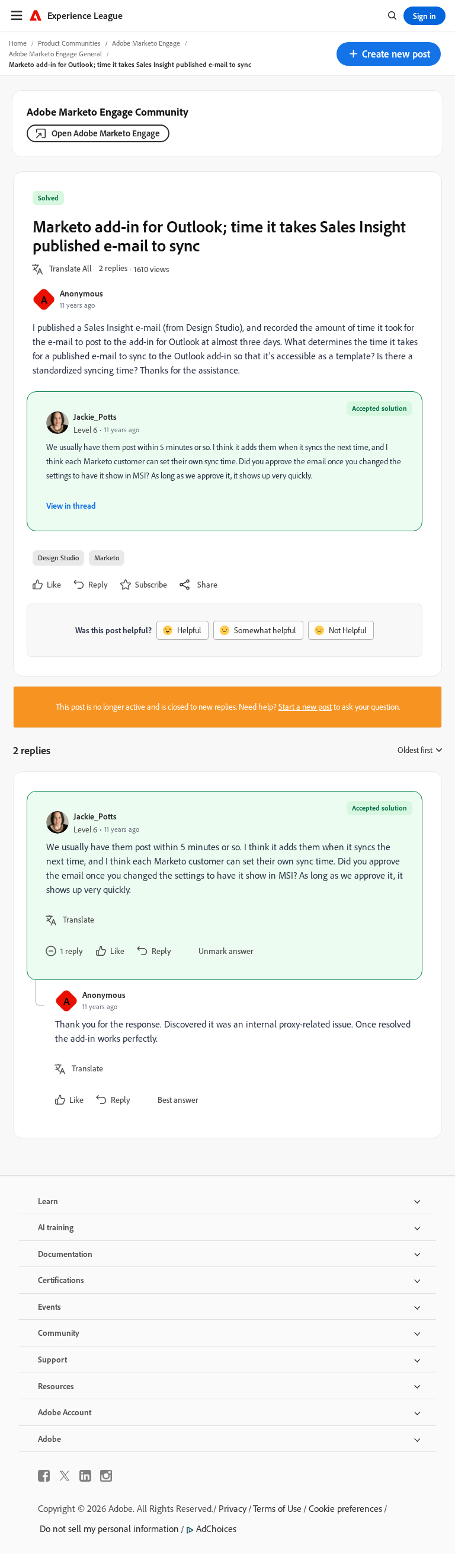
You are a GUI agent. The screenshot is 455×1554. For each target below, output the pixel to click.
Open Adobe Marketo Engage (106, 133)
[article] (224, 885)
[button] (389, 54)
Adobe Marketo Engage (146, 43)
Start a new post (305, 706)
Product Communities (69, 43)
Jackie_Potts (95, 416)
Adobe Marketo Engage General (55, 53)
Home (18, 43)
